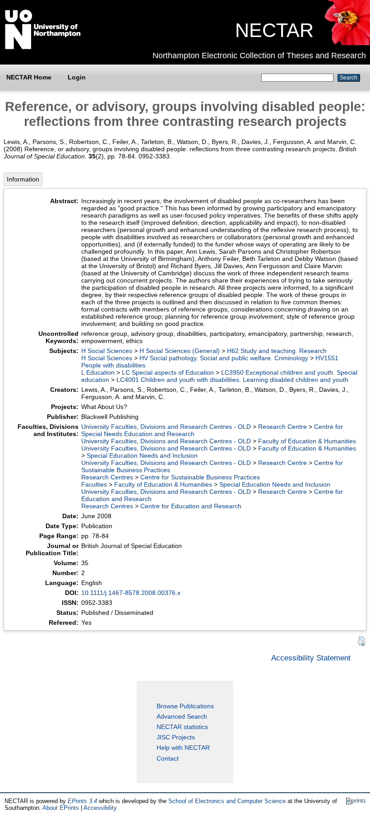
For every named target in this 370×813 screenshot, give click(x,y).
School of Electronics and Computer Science (227, 801)
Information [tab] (23, 179)
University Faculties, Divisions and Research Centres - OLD (166, 426)
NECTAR (274, 30)
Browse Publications (185, 706)
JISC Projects (176, 737)
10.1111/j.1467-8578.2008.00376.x (130, 592)
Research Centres (107, 477)
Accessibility (100, 807)
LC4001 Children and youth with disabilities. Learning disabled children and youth (232, 379)
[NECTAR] (347, 42)
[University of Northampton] (43, 47)
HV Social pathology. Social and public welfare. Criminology (223, 358)
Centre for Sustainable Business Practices (200, 477)
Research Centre (282, 426)
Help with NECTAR (183, 747)
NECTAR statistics (182, 726)
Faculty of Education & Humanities (307, 441)
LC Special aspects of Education (168, 372)
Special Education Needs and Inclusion (142, 455)
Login (77, 77)
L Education (98, 372)
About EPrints (60, 807)
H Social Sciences (106, 350)
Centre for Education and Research (190, 506)
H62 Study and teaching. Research (277, 350)
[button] (361, 641)
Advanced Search (182, 716)
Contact (168, 758)
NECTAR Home (28, 77)
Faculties (94, 484)
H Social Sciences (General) (179, 350)
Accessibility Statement (311, 657)
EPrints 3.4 (82, 801)
